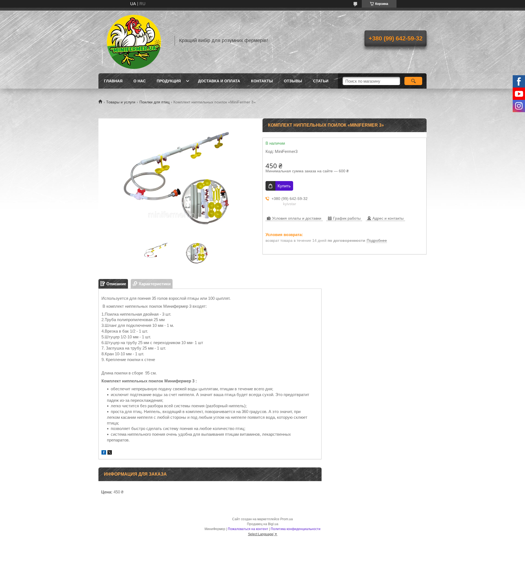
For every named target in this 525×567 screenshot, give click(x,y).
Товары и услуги (120, 102)
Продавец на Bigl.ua (262, 524)
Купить (284, 186)
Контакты (262, 81)
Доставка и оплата (219, 81)
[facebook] (103, 453)
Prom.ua (286, 519)
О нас (139, 81)
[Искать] (413, 81)
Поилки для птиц (154, 102)
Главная (113, 81)
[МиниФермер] (134, 40)
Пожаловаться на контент (248, 529)
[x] (109, 453)
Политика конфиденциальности (295, 529)
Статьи (320, 81)
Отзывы (293, 81)
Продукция (169, 81)
